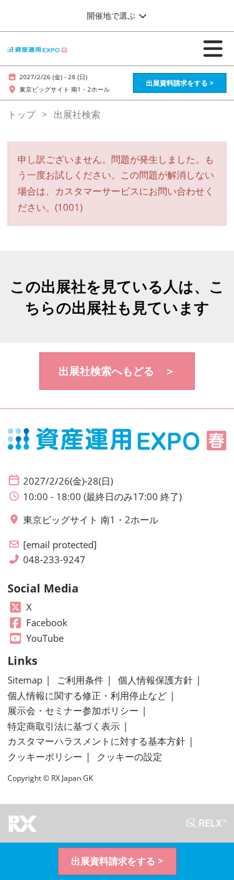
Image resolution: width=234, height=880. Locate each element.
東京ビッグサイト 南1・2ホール (64, 89)
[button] (180, 83)
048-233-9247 (54, 560)
